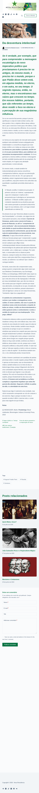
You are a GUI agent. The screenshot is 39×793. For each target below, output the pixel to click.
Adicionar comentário (10, 620)
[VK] (14, 14)
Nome (6, 602)
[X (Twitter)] (5, 14)
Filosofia (23, 479)
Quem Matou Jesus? (9, 522)
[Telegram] (3, 14)
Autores (5, 49)
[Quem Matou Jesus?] (19, 509)
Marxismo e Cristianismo (10, 579)
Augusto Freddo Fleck (10, 479)
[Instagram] (3, 17)
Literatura (6, 483)
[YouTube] (8, 14)
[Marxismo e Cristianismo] (19, 567)
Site (5, 614)
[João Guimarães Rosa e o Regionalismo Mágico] (19, 538)
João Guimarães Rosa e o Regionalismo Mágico (18, 550)
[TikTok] (11, 14)
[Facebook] (16, 14)
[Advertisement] (19, 450)
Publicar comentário (10, 644)
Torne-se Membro (30, 15)
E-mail (6, 608)
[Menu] (35, 6)
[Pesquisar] (22, 15)
